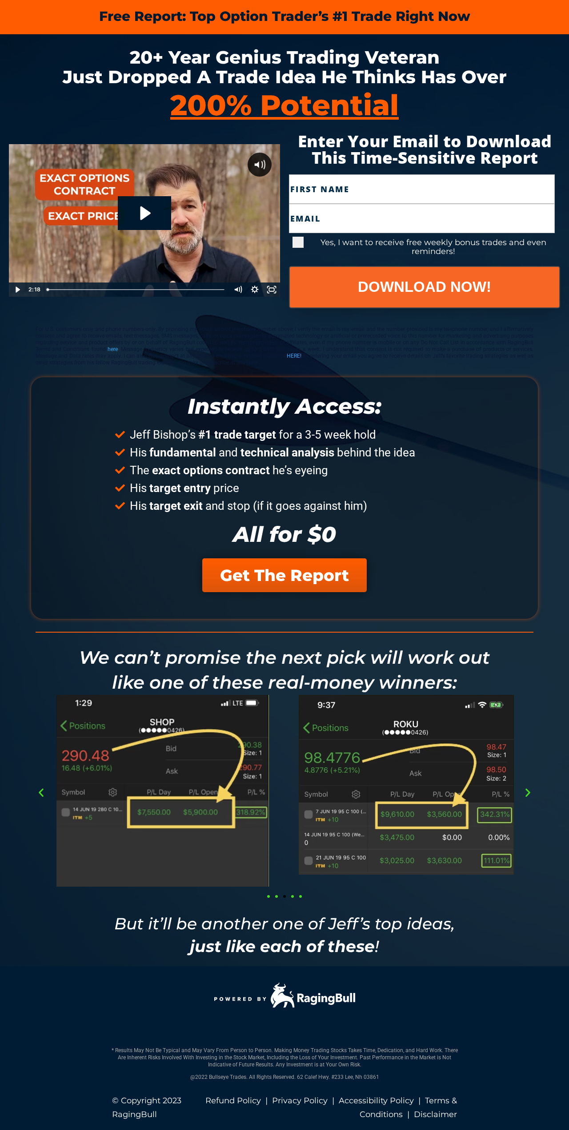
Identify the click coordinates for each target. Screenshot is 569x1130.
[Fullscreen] (271, 289)
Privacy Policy (300, 1101)
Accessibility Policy (376, 1101)
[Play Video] (17, 289)
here (113, 349)
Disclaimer (435, 1114)
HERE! (295, 356)
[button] (41, 792)
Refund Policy (233, 1101)
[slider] (136, 289)
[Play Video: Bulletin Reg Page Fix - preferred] (144, 213)
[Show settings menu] (254, 289)
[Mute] (237, 289)
